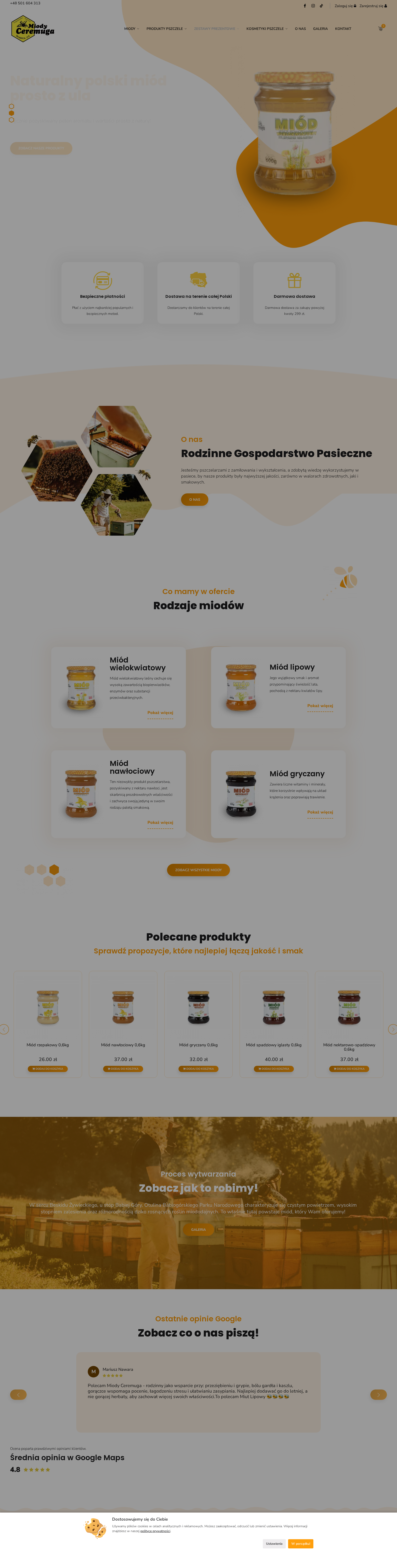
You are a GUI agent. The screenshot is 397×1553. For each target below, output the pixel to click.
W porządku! (300, 1544)
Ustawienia (274, 1544)
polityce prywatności (155, 1531)
